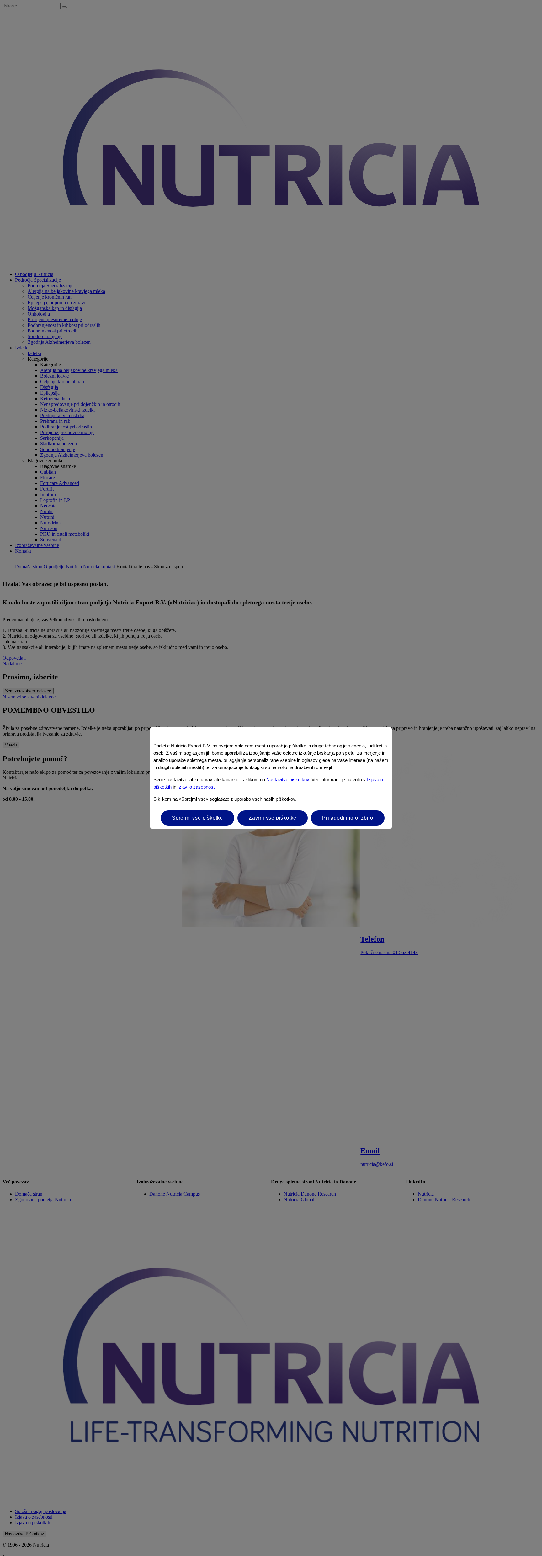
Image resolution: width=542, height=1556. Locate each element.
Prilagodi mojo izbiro (347, 817)
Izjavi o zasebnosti (196, 786)
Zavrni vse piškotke (272, 817)
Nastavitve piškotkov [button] (287, 779)
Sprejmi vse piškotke (197, 817)
